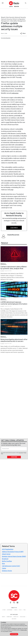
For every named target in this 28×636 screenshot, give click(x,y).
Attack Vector (6, 554)
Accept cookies (14, 634)
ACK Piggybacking (7, 549)
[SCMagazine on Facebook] (10, 602)
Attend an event (16, 616)
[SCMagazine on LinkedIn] (17, 602)
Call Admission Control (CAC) (11, 566)
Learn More (14, 228)
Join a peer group (22, 616)
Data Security (10, 17)
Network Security (20, 17)
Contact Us (15, 609)
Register (16, 6)
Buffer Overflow (7, 561)
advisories (15, 93)
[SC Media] (14, 3)
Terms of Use (21, 452)
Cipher (4, 568)
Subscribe (14, 457)
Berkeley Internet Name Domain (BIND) (14, 556)
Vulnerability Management (18, 21)
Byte (3, 563)
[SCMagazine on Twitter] (14, 602)
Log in (11, 6)
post (7, 122)
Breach (3, 17)
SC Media (3, 609)
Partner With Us (14, 618)
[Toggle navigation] (3, 3)
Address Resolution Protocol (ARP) (12, 551)
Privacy (24, 609)
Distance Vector (7, 571)
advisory (3, 77)
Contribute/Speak (9, 616)
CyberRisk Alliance (9, 609)
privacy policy (24, 630)
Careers (20, 609)
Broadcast (5, 559)
